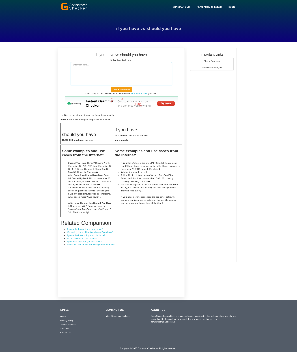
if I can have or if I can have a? (82, 238)
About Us (64, 328)
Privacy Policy (66, 320)
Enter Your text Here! (121, 60)
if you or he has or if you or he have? (85, 229)
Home (63, 316)
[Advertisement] (121, 269)
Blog (231, 7)
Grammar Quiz (181, 7)
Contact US (65, 332)
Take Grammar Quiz (212, 67)
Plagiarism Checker (209, 7)
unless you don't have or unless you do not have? (91, 244)
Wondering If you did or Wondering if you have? (90, 232)
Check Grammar (212, 61)
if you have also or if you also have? (84, 241)
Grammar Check (139, 93)
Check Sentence (121, 89)
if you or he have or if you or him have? (86, 235)
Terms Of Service (68, 324)
